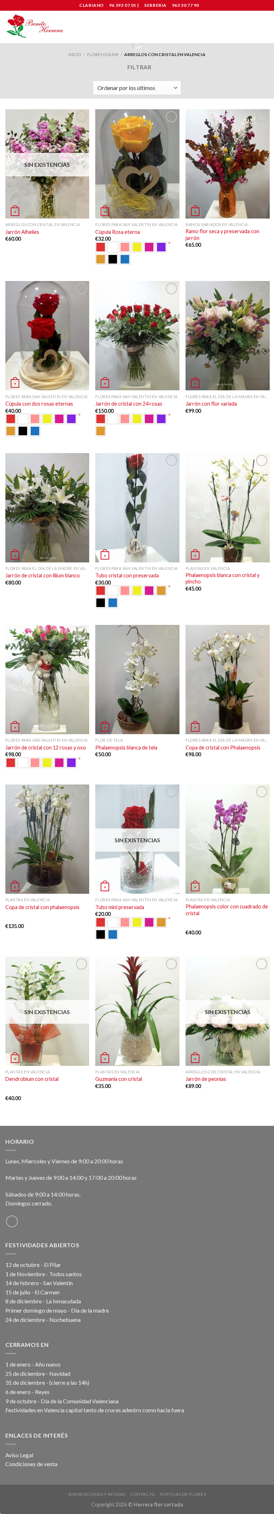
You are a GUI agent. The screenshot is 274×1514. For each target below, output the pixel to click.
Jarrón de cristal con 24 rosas (128, 404)
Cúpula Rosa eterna (117, 232)
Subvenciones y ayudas (97, 1494)
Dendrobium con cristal (32, 1079)
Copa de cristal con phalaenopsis (42, 907)
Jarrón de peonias (206, 1079)
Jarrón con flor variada (211, 404)
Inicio (74, 54)
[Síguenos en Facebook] (12, 1221)
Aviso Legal (19, 1455)
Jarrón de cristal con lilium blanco (42, 575)
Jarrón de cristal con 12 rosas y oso (45, 748)
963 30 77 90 (185, 5)
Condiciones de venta (31, 1463)
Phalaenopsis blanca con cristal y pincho (222, 578)
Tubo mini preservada (119, 907)
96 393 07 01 (122, 5)
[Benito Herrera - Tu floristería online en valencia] (35, 27)
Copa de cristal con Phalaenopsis (223, 748)
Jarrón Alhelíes (22, 232)
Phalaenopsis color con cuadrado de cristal (227, 909)
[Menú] (264, 27)
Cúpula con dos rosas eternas (39, 404)
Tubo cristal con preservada (127, 575)
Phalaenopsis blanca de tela (126, 748)
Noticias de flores (183, 1494)
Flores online (103, 54)
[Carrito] (251, 27)
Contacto (143, 1494)
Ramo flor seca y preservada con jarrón (222, 234)
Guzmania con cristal (118, 1079)
